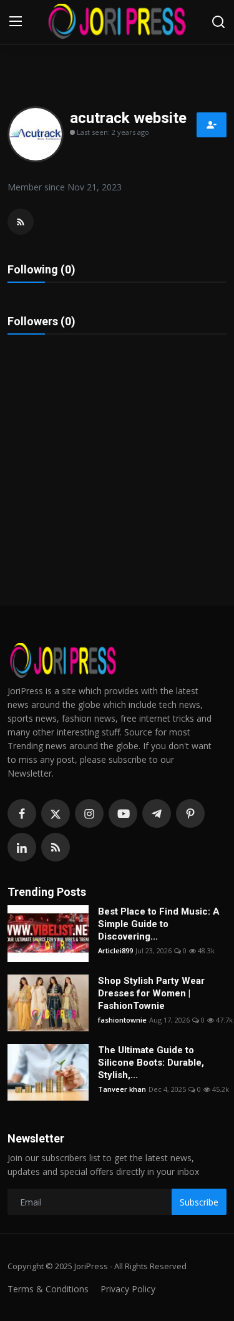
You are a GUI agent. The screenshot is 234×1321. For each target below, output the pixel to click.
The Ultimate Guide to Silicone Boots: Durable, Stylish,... (151, 1062)
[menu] (15, 22)
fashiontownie (122, 1019)
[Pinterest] (190, 813)
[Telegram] (156, 813)
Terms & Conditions (48, 1289)
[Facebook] (21, 813)
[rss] (55, 847)
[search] (218, 22)
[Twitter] (55, 813)
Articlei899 (115, 950)
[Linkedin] (21, 847)
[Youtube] (123, 813)
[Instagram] (89, 813)
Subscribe (199, 1202)
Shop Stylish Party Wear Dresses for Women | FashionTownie (151, 993)
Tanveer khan (122, 1089)
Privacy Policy (127, 1289)
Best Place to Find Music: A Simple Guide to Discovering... (159, 924)
